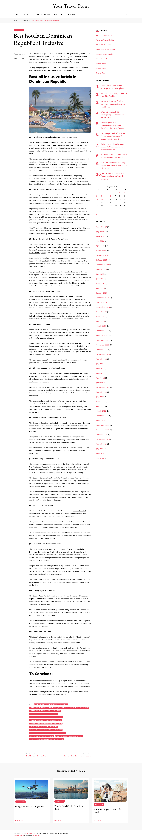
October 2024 (101, 302)
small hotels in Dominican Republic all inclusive (46, 739)
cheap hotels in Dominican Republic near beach (46, 723)
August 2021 (101, 392)
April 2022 (100, 378)
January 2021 (101, 420)
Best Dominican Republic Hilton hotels (43, 707)
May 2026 (100, 241)
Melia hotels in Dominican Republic (42, 736)
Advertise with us (43, 15)
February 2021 (102, 416)
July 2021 (100, 397)
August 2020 (101, 444)
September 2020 (103, 439)
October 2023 (101, 349)
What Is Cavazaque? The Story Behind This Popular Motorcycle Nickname (114, 165)
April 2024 (100, 321)
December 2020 (102, 425)
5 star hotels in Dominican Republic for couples (50, 704)
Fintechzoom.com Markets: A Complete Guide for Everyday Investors (113, 176)
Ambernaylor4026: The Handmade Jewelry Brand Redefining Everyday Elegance (113, 125)
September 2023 (103, 354)
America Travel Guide (105, 40)
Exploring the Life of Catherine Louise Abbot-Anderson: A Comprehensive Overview (113, 136)
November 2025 (102, 255)
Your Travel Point (71, 6)
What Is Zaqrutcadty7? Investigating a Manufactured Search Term (112, 115)
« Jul (97, 214)
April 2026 (100, 246)
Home (18, 15)
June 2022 (100, 373)
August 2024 (101, 312)
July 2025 (100, 274)
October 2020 (101, 434)
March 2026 (101, 250)
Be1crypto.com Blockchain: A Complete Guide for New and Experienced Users (113, 147)
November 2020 (102, 430)
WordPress (36, 835)
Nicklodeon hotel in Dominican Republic (68, 736)
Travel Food (101, 63)
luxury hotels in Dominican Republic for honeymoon (47, 733)
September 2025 (103, 265)
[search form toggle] (127, 15)
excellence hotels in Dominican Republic (43, 726)
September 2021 (103, 387)
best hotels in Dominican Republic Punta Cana (45, 720)
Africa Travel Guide (104, 35)
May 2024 (100, 316)
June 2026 (100, 236)
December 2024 (102, 298)
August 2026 (101, 227)
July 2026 (100, 231)
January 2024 (101, 335)
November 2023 (102, 345)
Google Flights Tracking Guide (29, 806)
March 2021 (101, 411)
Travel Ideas (101, 68)
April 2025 (100, 288)
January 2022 (101, 383)
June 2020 (100, 453)
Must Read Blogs (103, 59)
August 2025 (101, 269)
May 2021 (100, 401)
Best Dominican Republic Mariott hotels (43, 714)
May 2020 (100, 458)
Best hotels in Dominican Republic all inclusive (46, 717)
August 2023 (101, 359)
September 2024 (103, 307)
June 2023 (100, 368)
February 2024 (102, 331)
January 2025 (101, 293)
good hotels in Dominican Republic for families (46, 729)
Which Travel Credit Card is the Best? (69, 807)
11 (102, 199)
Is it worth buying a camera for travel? (108, 811)
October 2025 (101, 260)
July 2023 (100, 364)
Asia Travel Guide (103, 45)
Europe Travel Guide (104, 54)
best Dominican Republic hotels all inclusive (73, 707)
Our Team (58, 15)
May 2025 (100, 283)
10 (97, 199)
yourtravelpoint (19, 54)
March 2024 (101, 326)
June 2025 (100, 279)
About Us (27, 15)
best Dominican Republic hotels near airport (45, 710)
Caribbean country (81, 683)
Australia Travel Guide (105, 49)
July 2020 (100, 449)
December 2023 (102, 340)
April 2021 (100, 406)
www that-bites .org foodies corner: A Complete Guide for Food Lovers (113, 104)
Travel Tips (19, 30)
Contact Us (70, 15)
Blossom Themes (19, 835)
